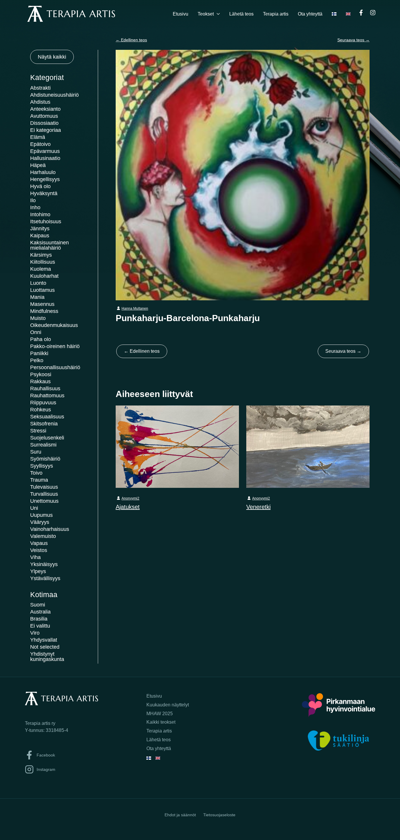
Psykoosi (40, 374)
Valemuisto (43, 536)
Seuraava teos (353, 40)
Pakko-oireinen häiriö (55, 346)
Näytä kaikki (52, 57)
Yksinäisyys (44, 564)
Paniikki (39, 353)
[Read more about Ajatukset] (177, 446)
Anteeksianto (45, 109)
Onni (35, 332)
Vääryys (39, 522)
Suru (35, 452)
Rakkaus (40, 381)
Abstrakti (40, 88)
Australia (40, 612)
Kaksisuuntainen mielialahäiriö (49, 245)
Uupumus (41, 515)
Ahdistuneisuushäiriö (54, 95)
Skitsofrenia (44, 424)
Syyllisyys (41, 466)
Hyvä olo (40, 186)
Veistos (38, 550)
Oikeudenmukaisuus (54, 325)
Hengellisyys (45, 179)
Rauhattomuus (47, 395)
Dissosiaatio (44, 123)
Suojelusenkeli (47, 438)
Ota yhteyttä (310, 13)
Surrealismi (43, 445)
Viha (35, 557)
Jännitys (39, 228)
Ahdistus (40, 102)
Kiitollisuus (42, 262)
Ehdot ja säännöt (180, 814)
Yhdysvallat (43, 640)
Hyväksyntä (43, 193)
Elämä (37, 137)
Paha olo (40, 339)
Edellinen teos (131, 40)
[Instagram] (373, 13)
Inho (35, 207)
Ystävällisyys (45, 578)
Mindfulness (44, 311)
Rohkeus (40, 410)
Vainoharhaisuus (49, 529)
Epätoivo (40, 144)
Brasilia (38, 619)
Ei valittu (40, 626)
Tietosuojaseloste (219, 814)
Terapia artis (275, 13)
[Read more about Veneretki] (308, 446)
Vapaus (39, 543)
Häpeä (38, 165)
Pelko (36, 360)
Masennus (42, 304)
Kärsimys (41, 255)
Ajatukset (128, 507)
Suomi (37, 605)
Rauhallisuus (45, 388)
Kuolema (40, 269)
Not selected (44, 647)
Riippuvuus (43, 402)
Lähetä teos (241, 13)
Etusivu (180, 13)
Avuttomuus (44, 116)
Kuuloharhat (44, 276)
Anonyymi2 (130, 498)
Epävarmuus (45, 151)
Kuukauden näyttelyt (167, 704)
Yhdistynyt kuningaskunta (47, 656)
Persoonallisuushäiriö (55, 367)
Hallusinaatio (45, 158)
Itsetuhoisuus (45, 221)
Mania (37, 297)
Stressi (38, 431)
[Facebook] (361, 13)
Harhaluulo (43, 172)
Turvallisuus (44, 494)
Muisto (38, 318)
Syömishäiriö (45, 459)
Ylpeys (38, 571)
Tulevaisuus (44, 487)
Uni (34, 508)
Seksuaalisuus (47, 417)
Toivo (36, 473)
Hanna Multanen (135, 308)
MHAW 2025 (159, 713)
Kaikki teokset (160, 722)
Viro (35, 633)
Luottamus (42, 290)
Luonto (38, 283)
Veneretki (258, 507)
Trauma (39, 480)
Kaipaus (39, 235)
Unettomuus (44, 501)
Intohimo (40, 214)
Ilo (33, 200)
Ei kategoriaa (45, 130)
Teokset (206, 13)
